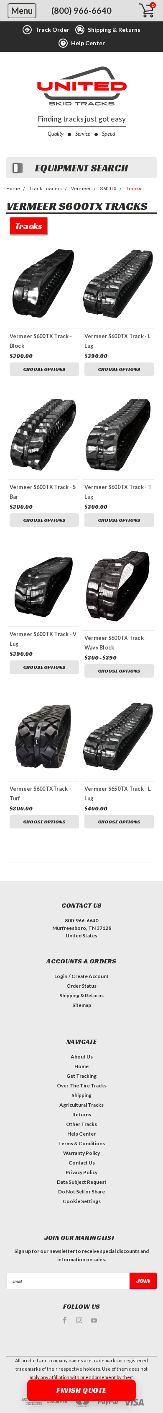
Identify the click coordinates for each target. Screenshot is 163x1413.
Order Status (81, 986)
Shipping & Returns (81, 995)
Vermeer (81, 189)
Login (60, 976)
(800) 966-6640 (81, 10)
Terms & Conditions (81, 1143)
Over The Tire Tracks (82, 1085)
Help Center (81, 1134)
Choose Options (44, 369)
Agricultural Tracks (81, 1105)
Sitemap (81, 1005)
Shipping (81, 1095)
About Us (82, 1056)
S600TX (108, 189)
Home (13, 189)
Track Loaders (45, 189)
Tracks (133, 189)
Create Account (90, 976)
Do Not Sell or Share (81, 1191)
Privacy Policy (81, 1172)
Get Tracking (81, 1076)
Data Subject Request (82, 1182)
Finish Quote (81, 1390)
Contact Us (82, 1162)
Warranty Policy (81, 1153)
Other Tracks (81, 1124)
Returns (81, 1114)
